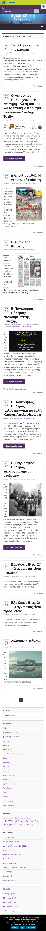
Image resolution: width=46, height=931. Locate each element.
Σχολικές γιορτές (9, 784)
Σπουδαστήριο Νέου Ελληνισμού (14, 867)
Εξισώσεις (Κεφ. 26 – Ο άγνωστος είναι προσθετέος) (22, 606)
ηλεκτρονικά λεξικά (9, 863)
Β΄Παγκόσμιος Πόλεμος (23, 818)
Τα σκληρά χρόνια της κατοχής (25, 47)
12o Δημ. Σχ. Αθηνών (10, 894)
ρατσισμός (7, 779)
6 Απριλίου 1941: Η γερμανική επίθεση (26, 177)
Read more (31, 928)
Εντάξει (15, 928)
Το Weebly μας (8, 911)
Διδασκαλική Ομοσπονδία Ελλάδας (15, 846)
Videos (27, 324)
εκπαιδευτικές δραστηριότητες (13, 754)
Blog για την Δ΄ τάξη (10, 898)
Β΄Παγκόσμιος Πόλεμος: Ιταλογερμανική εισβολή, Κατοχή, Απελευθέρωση (22, 408)
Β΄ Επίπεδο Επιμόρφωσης (12, 732)
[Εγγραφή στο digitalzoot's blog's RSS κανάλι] (3, 7)
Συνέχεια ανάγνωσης (14, 159)
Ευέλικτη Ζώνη (33, 821)
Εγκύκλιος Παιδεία (9, 880)
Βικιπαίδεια (7, 859)
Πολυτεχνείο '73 (8, 775)
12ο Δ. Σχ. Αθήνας (9, 837)
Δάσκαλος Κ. (7, 876)
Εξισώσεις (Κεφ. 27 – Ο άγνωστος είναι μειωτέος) (22, 568)
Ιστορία (8, 824)
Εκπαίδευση (7, 749)
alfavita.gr (6, 850)
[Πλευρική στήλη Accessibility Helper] (43, 6)
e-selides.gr (7, 872)
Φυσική (29, 824)
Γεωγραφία (11, 821)
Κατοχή (11, 327)
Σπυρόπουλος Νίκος (16, 53)
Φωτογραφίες (8, 801)
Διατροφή (6, 745)
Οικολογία (6, 771)
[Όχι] (43, 923)
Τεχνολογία (7, 788)
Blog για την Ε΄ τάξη (10, 902)
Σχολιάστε (39, 86)
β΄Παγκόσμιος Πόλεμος (11, 737)
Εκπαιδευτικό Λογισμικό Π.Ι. (12, 854)
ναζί (25, 389)
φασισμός (17, 327)
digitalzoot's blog (23, 15)
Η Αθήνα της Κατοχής (20, 244)
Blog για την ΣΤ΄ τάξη (10, 906)
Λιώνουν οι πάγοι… (26, 641)
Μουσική (6, 767)
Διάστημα (6, 741)
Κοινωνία (6, 762)
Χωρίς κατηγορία (30, 53)
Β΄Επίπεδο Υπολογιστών (12, 842)
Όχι (22, 928)
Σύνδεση (11, 2)
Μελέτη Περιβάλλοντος (20, 824)
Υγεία (5, 792)
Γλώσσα (22, 821)
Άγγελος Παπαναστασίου (14, 389)
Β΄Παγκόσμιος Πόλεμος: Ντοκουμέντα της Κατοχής (18, 314)
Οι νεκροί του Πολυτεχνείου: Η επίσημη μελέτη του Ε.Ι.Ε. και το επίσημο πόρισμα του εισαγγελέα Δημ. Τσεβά (22, 105)
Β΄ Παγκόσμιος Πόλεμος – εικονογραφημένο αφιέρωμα (18, 469)
